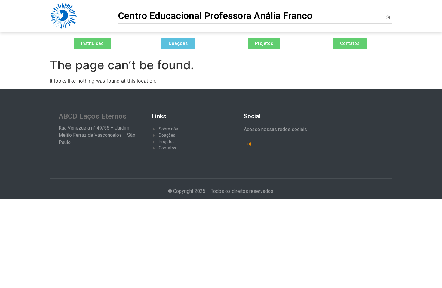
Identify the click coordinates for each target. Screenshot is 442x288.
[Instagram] (388, 17)
